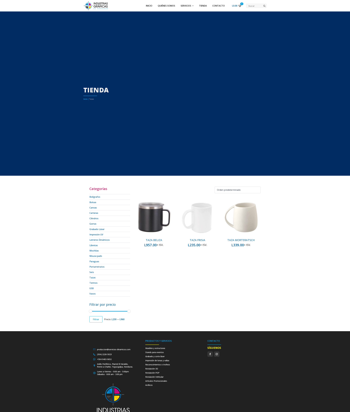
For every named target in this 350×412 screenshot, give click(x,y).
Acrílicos (149, 385)
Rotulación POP (152, 372)
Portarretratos (96, 266)
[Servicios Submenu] (193, 6)
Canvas (93, 207)
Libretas (93, 245)
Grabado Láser (96, 229)
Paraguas (94, 261)
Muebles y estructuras (155, 348)
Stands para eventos (154, 352)
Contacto (218, 5)
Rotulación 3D (151, 368)
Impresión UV (96, 234)
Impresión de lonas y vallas (157, 360)
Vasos (92, 293)
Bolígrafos (94, 196)
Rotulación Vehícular (154, 377)
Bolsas (92, 202)
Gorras (92, 223)
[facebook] (210, 354)
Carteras (93, 212)
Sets (91, 272)
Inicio (149, 5)
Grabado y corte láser (155, 356)
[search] (264, 6)
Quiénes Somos (166, 5)
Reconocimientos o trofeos (157, 364)
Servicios (186, 5)
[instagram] (216, 354)
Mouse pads (95, 255)
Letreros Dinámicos (99, 239)
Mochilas (94, 250)
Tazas (92, 277)
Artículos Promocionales (156, 381)
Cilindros (93, 218)
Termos (93, 282)
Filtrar (96, 319)
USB (91, 288)
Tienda (203, 5)
